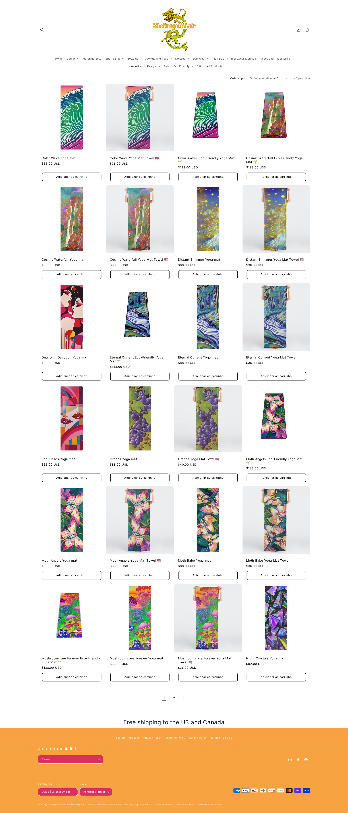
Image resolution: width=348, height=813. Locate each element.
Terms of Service (221, 737)
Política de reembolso (110, 804)
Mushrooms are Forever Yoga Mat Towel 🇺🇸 (204, 660)
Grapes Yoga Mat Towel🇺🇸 (199, 459)
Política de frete (184, 804)
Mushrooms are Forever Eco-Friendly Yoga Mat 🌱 (71, 660)
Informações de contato (209, 804)
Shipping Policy (175, 737)
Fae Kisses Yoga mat (58, 459)
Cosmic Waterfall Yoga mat (63, 259)
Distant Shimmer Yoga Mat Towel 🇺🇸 (275, 259)
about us (134, 737)
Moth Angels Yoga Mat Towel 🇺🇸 (135, 560)
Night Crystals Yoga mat (265, 658)
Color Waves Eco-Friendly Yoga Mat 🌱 (206, 160)
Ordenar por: (238, 78)
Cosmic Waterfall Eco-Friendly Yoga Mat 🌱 (274, 160)
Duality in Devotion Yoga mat (65, 357)
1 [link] (164, 698)
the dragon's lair (56, 804)
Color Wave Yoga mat (59, 158)
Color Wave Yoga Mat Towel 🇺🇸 (134, 158)
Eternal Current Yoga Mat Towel (271, 357)
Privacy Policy (152, 737)
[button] (42, 30)
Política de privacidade (137, 804)
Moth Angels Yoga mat (59, 560)
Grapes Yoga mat (123, 459)
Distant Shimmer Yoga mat (199, 259)
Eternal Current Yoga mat (198, 357)
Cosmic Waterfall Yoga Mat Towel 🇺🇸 (139, 259)
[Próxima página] (184, 698)
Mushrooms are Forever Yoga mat (136, 658)
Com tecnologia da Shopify (80, 804)
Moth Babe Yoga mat (194, 560)
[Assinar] (99, 759)
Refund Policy (198, 737)
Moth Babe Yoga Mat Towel (268, 560)
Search (120, 737)
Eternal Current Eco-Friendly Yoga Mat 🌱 (137, 359)
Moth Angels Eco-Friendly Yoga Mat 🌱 (274, 461)
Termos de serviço (163, 804)
